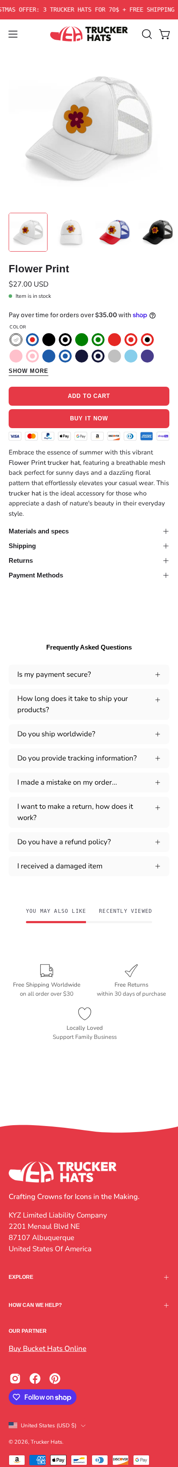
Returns (21, 560)
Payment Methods (36, 575)
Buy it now (89, 418)
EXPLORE (21, 1277)
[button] (146, 34)
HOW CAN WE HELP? (35, 1305)
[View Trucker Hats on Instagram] (15, 1378)
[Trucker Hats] (89, 33)
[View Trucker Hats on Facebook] (35, 1378)
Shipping (22, 545)
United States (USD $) (48, 1425)
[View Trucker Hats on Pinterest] (54, 1378)
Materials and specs (39, 531)
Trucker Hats (46, 1441)
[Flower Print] (28, 232)
